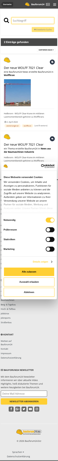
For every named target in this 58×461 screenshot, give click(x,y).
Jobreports (6, 317)
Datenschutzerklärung (11, 357)
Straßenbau (6, 322)
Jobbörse (5, 313)
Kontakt (4, 348)
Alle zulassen (29, 271)
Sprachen (17, 452)
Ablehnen (29, 292)
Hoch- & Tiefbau (8, 309)
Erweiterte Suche (44, 29)
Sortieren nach (46, 50)
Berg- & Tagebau (8, 304)
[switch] (50, 229)
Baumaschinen (7, 300)
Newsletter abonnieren (24, 401)
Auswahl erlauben (29, 282)
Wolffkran (9, 75)
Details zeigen (40, 261)
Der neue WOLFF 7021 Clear (23, 68)
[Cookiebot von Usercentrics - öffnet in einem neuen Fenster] (41, 166)
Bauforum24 (37, 4)
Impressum (6, 353)
